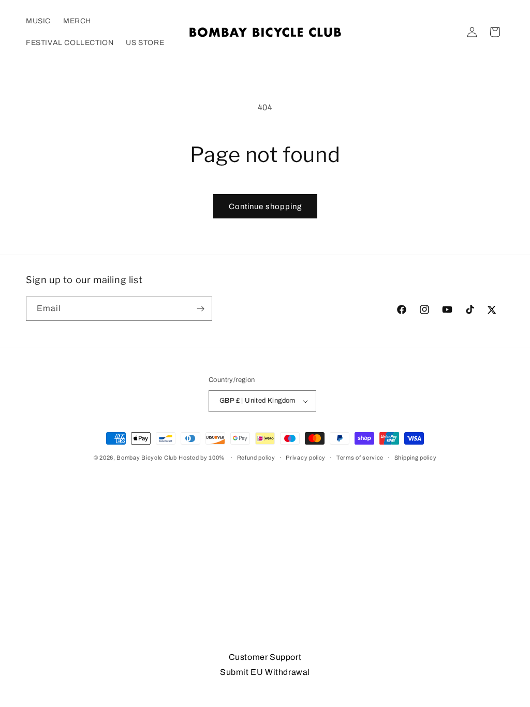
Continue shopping (265, 206)
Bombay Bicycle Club (146, 457)
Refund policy (256, 457)
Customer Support (265, 657)
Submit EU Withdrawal (265, 672)
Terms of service (360, 457)
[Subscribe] (200, 309)
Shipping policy (415, 457)
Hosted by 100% (202, 457)
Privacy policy (306, 457)
